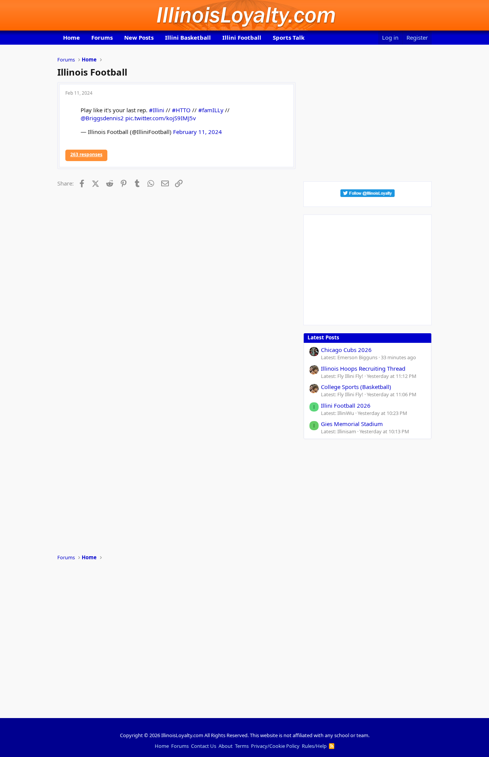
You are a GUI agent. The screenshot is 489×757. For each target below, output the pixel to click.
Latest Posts (323, 337)
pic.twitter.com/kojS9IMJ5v (160, 118)
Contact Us (203, 745)
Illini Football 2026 (346, 405)
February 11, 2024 (197, 132)
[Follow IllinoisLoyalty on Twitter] (367, 195)
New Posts (139, 37)
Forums (102, 37)
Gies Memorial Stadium (352, 424)
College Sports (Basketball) (356, 387)
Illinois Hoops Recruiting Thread (363, 368)
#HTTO (181, 110)
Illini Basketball (188, 37)
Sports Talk (288, 37)
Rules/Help (314, 745)
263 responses (86, 154)
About (226, 745)
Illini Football (241, 37)
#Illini (156, 110)
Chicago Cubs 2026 (346, 349)
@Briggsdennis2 (102, 118)
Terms (242, 745)
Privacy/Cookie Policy (275, 745)
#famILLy (210, 110)
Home (71, 37)
